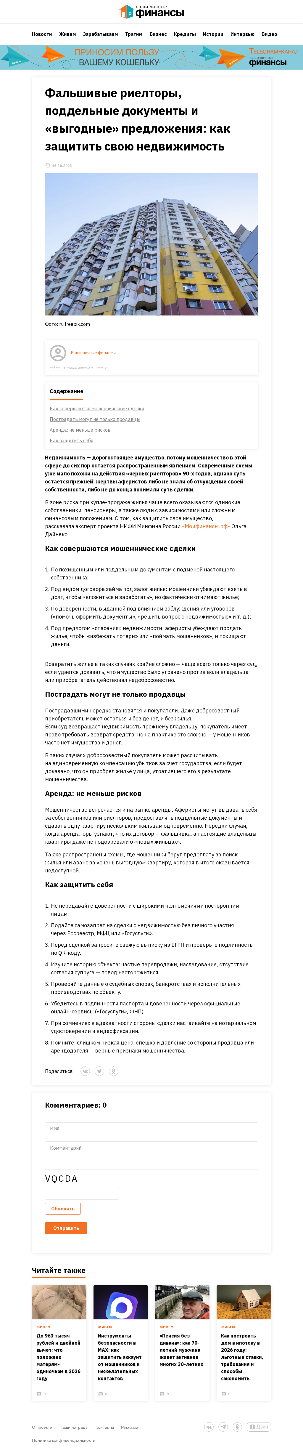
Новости (42, 34)
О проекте (42, 1427)
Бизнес (158, 34)
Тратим (134, 34)
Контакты (105, 1427)
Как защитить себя (71, 440)
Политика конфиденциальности (64, 1440)
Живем (67, 34)
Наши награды (73, 1427)
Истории (213, 34)
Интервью (242, 34)
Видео (269, 34)
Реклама (129, 1427)
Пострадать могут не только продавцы (95, 419)
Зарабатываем (100, 34)
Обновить (63, 1209)
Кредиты (185, 34)
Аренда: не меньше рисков (80, 430)
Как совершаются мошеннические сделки (97, 408)
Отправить (66, 1228)
